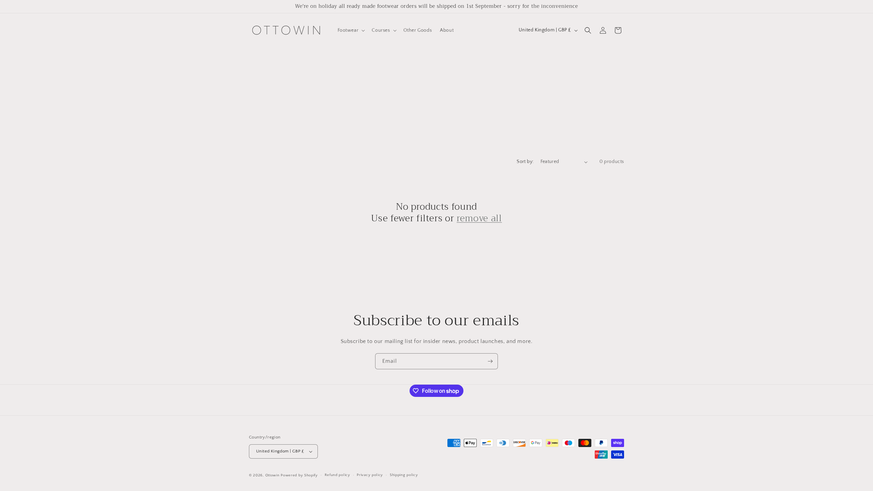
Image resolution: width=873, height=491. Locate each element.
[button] (351, 30)
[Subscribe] (490, 361)
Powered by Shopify (299, 475)
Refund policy (337, 475)
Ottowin (272, 475)
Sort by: (525, 161)
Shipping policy (404, 475)
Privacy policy (370, 475)
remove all (479, 218)
